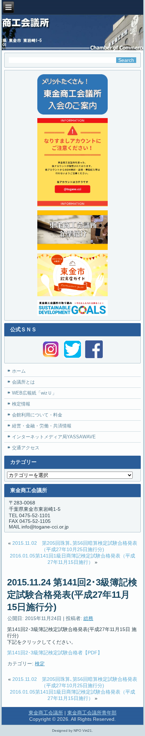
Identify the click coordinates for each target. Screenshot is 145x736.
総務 (88, 618)
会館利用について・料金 (37, 414)
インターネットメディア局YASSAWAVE (54, 436)
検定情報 (21, 404)
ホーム (19, 371)
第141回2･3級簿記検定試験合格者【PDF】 (54, 652)
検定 (40, 663)
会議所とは (23, 382)
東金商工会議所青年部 (91, 712)
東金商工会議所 (46, 712)
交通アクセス (25, 447)
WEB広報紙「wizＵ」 (34, 393)
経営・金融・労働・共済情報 (41, 425)
